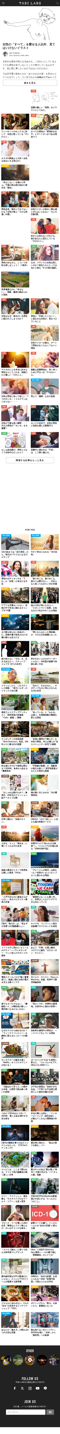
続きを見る (30, 83)
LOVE (33, 91)
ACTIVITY (5, 166)
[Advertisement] (30, 497)
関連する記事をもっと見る (30, 460)
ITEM (33, 616)
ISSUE (34, 246)
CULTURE (5, 273)
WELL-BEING (35, 380)
